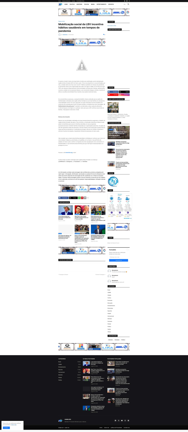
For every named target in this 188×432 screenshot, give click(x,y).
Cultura (109, 297)
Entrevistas (110, 308)
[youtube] (126, 1)
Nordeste (110, 321)
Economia (110, 300)
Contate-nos (127, 427)
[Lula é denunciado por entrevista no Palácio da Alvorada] (86, 363)
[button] (125, 4)
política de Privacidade (116, 427)
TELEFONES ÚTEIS (80, 1)
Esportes (111, 4)
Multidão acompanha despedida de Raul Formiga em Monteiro (122, 143)
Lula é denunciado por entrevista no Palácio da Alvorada (64, 218)
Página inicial (61, 21)
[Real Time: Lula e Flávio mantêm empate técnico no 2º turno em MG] (86, 371)
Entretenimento (101, 4)
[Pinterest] (82, 198)
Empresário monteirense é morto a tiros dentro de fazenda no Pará (122, 363)
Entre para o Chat (112, 25)
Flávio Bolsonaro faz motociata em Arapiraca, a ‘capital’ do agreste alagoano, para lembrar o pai (98, 218)
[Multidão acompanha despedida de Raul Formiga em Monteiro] (111, 143)
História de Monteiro (66, 1)
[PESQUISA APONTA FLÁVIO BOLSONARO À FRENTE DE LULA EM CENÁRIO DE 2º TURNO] (86, 408)
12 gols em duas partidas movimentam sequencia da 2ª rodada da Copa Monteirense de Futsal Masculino (122, 165)
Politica (72, 4)
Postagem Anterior (63, 274)
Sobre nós (106, 427)
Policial (86, 4)
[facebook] (124, 1)
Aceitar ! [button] (6, 427)
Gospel (109, 313)
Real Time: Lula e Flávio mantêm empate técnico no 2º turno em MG (81, 218)
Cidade (109, 295)
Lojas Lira (67, 427)
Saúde (109, 329)
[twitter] (118, 420)
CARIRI (109, 292)
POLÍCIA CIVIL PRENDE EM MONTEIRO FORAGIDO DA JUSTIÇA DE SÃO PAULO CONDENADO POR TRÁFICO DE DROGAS (122, 401)
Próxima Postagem (100, 274)
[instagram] (129, 1)
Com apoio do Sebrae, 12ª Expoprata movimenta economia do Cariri (64, 237)
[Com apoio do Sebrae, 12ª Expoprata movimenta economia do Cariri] (86, 388)
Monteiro (79, 4)
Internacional (111, 316)
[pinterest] (128, 420)
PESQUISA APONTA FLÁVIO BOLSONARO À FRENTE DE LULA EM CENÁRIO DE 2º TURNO (98, 237)
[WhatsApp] (79, 198)
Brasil (93, 4)
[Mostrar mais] (88, 198)
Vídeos (109, 331)
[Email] (85, 198)
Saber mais (13, 424)
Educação (110, 303)
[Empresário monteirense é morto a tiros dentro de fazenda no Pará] (111, 363)
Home (59, 1)
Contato (73, 1)
